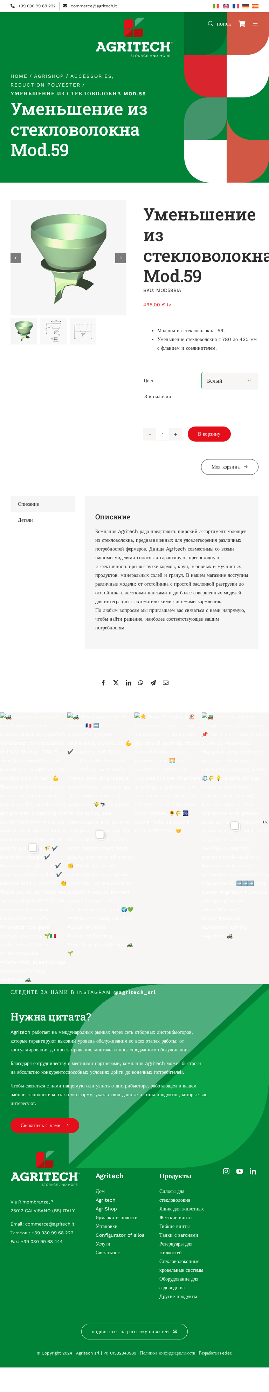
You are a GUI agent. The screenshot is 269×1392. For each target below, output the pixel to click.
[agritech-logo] (135, 20)
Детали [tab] (25, 520)
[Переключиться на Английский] (226, 6)
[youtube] (239, 1171)
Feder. (226, 1353)
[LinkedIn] (128, 682)
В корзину (209, 434)
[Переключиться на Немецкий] (245, 6)
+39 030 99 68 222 (37, 6)
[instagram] (226, 1171)
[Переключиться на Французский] (236, 6)
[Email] (165, 682)
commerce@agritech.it (94, 6)
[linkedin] (253, 1171)
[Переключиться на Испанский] (255, 6)
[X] (116, 682)
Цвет (148, 380)
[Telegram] (153, 682)
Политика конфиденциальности (167, 1353)
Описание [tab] (28, 504)
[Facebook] (103, 682)
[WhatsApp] (141, 682)
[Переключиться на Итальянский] (216, 6)
